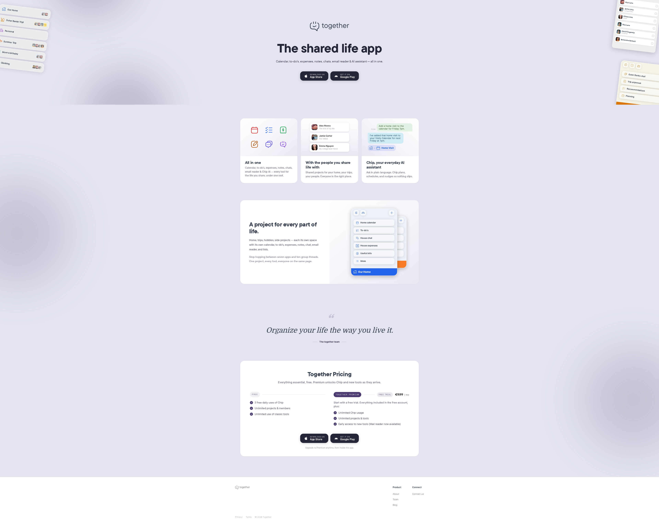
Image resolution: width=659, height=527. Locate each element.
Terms (249, 517)
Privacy (238, 517)
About (396, 494)
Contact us (418, 494)
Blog (395, 504)
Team (395, 499)
